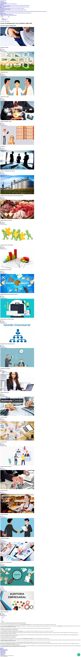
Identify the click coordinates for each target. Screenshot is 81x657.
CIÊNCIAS (2, 4)
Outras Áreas (24, 6)
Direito (22, 11)
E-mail (2, 648)
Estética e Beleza (9, 6)
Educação (1, 8)
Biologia (1, 5)
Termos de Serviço (2, 652)
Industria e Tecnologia (3, 14)
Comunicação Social (14, 11)
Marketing (39, 11)
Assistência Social (2, 11)
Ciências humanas (17, 5)
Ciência (4, 5)
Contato (4, 15)
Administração (2, 3)
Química (25, 5)
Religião (21, 6)
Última (3, 621)
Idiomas (13, 6)
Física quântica (22, 5)
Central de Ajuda (8, 15)
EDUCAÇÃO (3, 7)
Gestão (8, 3)
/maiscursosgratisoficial (4, 649)
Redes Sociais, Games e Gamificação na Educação (17, 8)
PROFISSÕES (3, 10)
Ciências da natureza (7, 5)
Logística (10, 3)
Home (1, 1)
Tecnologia (11, 14)
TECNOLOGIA (3, 13)
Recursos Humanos (14, 3)
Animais (1, 6)
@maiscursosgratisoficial (4, 650)
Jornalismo (30, 11)
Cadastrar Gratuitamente (3, 51)
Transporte (27, 6)
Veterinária (45, 11)
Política (33, 11)
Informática (7, 14)
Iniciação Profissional (26, 11)
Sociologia (27, 5)
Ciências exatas (13, 5)
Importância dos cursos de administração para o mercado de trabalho (9, 629)
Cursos (3, 1)
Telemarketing (36, 11)
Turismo (42, 11)
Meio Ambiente (16, 6)
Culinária (5, 6)
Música (19, 6)
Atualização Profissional (8, 11)
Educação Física (5, 8)
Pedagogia (9, 8)
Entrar (12, 15)
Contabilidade (19, 11)
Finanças (5, 3)
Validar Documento (3, 651)
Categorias (1, 2)
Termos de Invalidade (3, 653)
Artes (3, 6)
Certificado (1, 15)
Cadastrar (15, 15)
